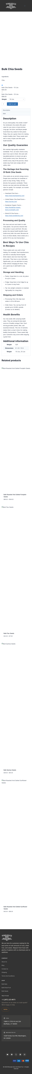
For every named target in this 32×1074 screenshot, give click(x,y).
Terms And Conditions (8, 976)
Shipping (4, 972)
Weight (4, 99)
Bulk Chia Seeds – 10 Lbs (10, 87)
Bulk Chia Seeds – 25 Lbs (10, 94)
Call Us (5, 1009)
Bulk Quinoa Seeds (10, 770)
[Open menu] (24, 5)
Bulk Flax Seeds (9, 633)
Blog (3, 965)
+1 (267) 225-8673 (8, 1000)
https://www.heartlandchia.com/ (14, 195)
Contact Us (5, 969)
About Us (4, 962)
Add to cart (12, 104)
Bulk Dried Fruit (6, 987)
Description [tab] (6, 110)
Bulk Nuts (4, 984)
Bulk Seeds (5, 991)
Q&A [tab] (4, 113)
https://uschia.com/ (11, 201)
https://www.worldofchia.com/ (14, 215)
